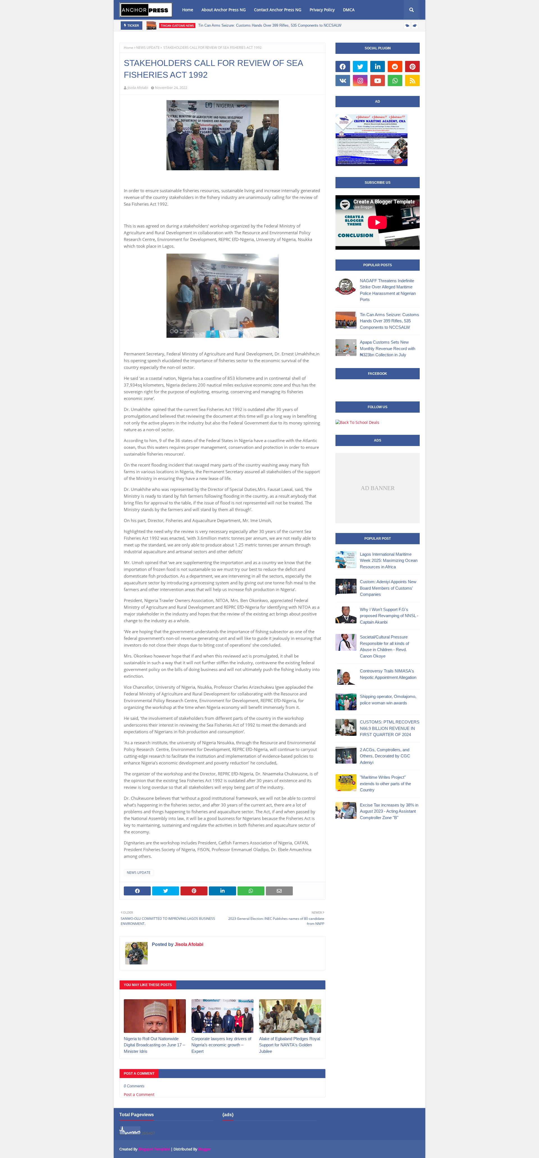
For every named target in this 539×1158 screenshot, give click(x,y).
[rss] (412, 80)
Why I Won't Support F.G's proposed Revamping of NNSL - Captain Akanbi (389, 615)
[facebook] (342, 66)
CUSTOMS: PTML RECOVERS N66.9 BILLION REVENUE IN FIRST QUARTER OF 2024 (389, 728)
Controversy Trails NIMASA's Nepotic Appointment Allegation (388, 674)
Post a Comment (139, 1094)
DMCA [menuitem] (349, 9)
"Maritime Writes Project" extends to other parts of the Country (385, 783)
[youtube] (377, 80)
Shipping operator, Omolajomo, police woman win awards (388, 699)
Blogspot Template (154, 1149)
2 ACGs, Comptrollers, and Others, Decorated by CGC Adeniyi (385, 756)
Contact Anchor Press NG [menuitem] (277, 9)
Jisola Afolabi (137, 87)
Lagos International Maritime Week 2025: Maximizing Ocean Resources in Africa (388, 560)
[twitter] (360, 66)
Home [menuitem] (187, 9)
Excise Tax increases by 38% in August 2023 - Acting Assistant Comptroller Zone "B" (389, 811)
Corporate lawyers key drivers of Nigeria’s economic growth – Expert (221, 1045)
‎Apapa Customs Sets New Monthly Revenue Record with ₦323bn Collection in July (387, 348)
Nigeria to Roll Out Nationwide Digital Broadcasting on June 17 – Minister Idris (154, 1045)
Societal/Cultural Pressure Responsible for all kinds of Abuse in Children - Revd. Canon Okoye (384, 646)
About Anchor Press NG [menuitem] (224, 9)
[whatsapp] (395, 80)
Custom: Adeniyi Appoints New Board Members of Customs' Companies (388, 588)
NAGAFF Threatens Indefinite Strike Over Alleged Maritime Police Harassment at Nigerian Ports (388, 290)
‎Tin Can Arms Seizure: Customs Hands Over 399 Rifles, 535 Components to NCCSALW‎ (269, 25)
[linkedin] (377, 66)
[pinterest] (412, 66)
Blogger (204, 1149)
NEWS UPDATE (148, 47)
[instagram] (360, 80)
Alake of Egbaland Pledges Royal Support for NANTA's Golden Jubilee (289, 1045)
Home (128, 47)
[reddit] (395, 66)
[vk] (342, 80)
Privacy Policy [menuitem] (322, 9)
